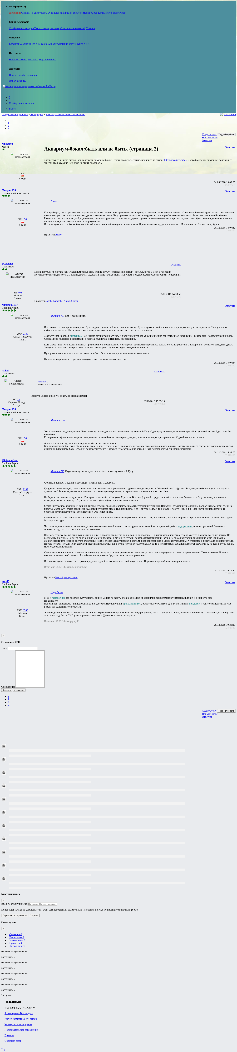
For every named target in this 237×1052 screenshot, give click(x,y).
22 (18, 399)
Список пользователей (72, 28)
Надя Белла (57, 592)
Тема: (4, 648)
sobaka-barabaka (54, 301)
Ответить (207, 140)
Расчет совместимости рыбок (81, 12)
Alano (54, 201)
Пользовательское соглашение (21, 1029)
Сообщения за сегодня (21, 28)
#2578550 (230, 627)
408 (20, 292)
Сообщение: (8, 686)
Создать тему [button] (209, 134)
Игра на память (47, 59)
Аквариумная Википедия (19, 1013)
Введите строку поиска (14, 903)
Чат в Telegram (39, 43)
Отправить (19, 690)
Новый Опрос (209, 137)
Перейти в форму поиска (15, 915)
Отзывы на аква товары (34, 12)
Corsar (74, 301)
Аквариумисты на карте (61, 43)
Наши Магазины (18, 59)
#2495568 (230, 185)
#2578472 (176, 297)
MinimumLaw (58, 420)
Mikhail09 (43, 381)
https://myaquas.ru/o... (175, 160)
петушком (76, 335)
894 (25, 219)
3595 (25, 610)
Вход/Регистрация (27, 75)
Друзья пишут (17, 946)
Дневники (15, 12)
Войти (12, 108)
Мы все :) (33, 59)
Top (3, 1049)
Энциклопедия (56, 12)
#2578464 (230, 230)
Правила (90, 28)
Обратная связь (17, 80)
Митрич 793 (57, 315)
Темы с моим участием (46, 28)
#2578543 (230, 573)
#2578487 (230, 455)
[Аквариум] (29, 86)
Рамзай (59, 577)
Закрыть (7, 690)
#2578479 (230, 365)
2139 (25, 333)
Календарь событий (20, 43)
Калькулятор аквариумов (112, 12)
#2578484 (159, 404)
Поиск (13, 75)
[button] (7, 143)
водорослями (185, 526)
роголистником (132, 603)
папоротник (71, 577)
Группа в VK (82, 43)
